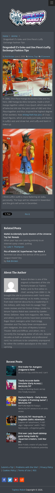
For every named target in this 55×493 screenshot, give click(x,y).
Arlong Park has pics (32, 114)
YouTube (16, 480)
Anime (14, 36)
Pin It (27, 214)
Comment (45, 56)
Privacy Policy (46, 467)
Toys (36, 56)
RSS (34, 470)
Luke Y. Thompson (15, 246)
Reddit (22, 480)
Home (5, 36)
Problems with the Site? (27, 467)
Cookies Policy (9, 470)
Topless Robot (18, 489)
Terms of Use (24, 470)
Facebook (4, 480)
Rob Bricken (9, 56)
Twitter (10, 480)
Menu (51, 3)
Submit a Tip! (7, 467)
